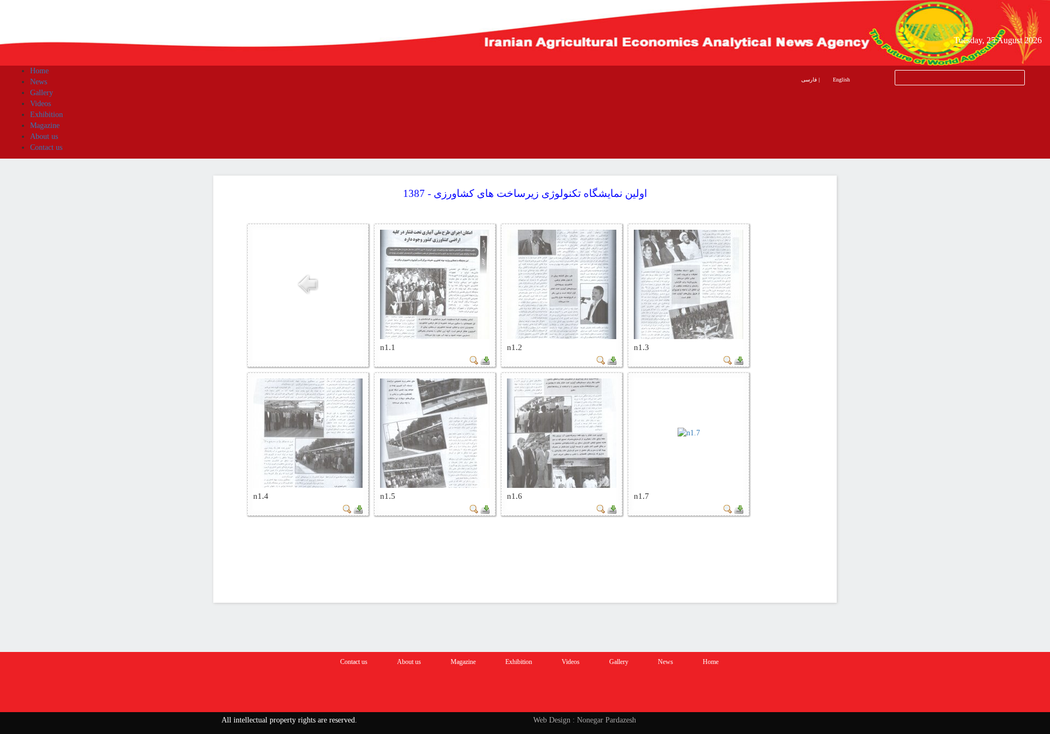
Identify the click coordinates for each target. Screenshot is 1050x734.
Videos (571, 662)
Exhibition (518, 662)
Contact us (354, 662)
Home (711, 662)
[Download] (485, 360)
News (665, 662)
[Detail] (474, 360)
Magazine (463, 662)
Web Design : (554, 720)
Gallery (618, 662)
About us (409, 662)
